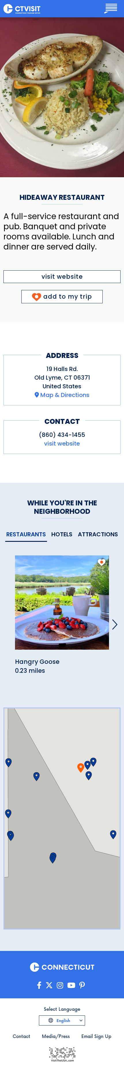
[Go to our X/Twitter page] (49, 985)
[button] (87, 765)
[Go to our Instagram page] (60, 985)
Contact (21, 1036)
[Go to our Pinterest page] (82, 985)
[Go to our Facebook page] (39, 985)
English (62, 1020)
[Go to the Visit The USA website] (62, 1053)
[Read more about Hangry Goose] (62, 605)
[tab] (26, 535)
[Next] (115, 624)
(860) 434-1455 (62, 435)
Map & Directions (64, 395)
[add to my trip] (102, 562)
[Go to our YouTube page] (71, 985)
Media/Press (56, 1036)
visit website (62, 276)
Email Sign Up (96, 1036)
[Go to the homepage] (21, 9)
